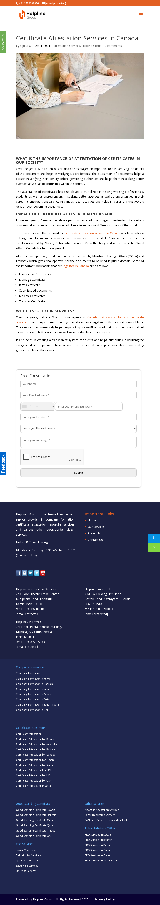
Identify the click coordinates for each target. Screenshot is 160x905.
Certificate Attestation (29, 734)
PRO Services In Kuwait (98, 834)
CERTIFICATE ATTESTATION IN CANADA (75, 213)
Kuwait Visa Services (27, 850)
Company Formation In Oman (33, 694)
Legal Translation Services (100, 815)
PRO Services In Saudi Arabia (101, 860)
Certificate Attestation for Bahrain (36, 749)
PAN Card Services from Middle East (106, 820)
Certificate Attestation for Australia (36, 744)
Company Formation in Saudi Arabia (37, 704)
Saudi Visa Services (27, 866)
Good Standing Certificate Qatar (35, 825)
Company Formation (28, 673)
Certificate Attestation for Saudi (34, 765)
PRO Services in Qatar (97, 855)
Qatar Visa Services (27, 860)
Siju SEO (25, 46)
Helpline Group (91, 46)
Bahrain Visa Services (28, 855)
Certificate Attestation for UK (33, 775)
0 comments (113, 46)
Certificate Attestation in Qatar (34, 786)
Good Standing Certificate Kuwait (35, 810)
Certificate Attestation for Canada (36, 754)
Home (92, 520)
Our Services (96, 527)
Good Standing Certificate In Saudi (36, 830)
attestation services (67, 46)
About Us (94, 533)
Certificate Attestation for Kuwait (35, 739)
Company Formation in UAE (32, 710)
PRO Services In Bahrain (98, 840)
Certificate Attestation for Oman (35, 760)
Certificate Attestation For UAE (34, 770)
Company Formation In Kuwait (33, 678)
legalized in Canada (76, 266)
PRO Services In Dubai (97, 845)
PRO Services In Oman (98, 850)
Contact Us (95, 540)
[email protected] (27, 614)
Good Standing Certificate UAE (34, 836)
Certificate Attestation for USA (33, 780)
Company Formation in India (33, 689)
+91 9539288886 (29, 3)
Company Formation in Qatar (33, 699)
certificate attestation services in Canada (92, 233)
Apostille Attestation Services (102, 810)
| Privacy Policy (102, 899)
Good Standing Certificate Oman (35, 820)
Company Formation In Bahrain (34, 684)
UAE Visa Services (26, 871)
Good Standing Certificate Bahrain (36, 815)
